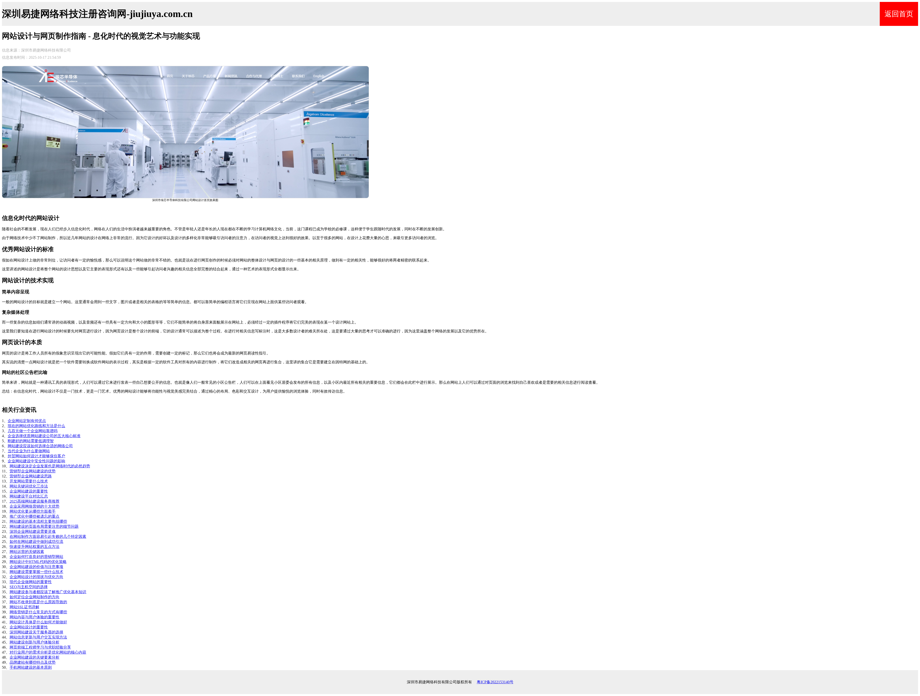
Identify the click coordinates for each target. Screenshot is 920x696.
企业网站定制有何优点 (27, 421)
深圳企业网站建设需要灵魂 (33, 531)
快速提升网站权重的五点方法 (34, 547)
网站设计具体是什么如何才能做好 (38, 622)
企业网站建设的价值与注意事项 (36, 567)
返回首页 (899, 14)
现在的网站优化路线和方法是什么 (36, 426)
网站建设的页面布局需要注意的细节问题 (44, 526)
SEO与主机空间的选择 (29, 587)
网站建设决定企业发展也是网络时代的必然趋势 (50, 466)
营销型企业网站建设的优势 (33, 471)
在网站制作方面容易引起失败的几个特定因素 (48, 536)
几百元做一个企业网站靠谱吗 (33, 431)
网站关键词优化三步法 (29, 486)
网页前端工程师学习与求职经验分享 (40, 647)
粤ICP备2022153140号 (495, 682)
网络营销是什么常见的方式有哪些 (38, 612)
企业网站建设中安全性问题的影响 (36, 461)
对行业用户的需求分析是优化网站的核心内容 (48, 652)
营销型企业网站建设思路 (31, 476)
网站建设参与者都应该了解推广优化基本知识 (48, 592)
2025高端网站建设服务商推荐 (34, 501)
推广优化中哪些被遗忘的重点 (34, 516)
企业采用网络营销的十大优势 (34, 506)
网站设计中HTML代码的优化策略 (38, 562)
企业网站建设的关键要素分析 (34, 657)
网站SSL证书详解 (24, 607)
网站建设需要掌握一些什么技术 (36, 572)
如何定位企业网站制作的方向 (34, 597)
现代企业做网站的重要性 (31, 582)
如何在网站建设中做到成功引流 (36, 541)
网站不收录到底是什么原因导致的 (38, 602)
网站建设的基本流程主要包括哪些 (38, 521)
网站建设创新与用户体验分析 (34, 642)
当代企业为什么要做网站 (29, 451)
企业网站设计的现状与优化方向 (36, 577)
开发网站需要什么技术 (29, 481)
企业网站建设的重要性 (29, 491)
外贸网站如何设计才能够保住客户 (36, 456)
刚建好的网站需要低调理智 (31, 441)
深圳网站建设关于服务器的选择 (36, 632)
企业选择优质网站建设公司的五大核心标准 (44, 436)
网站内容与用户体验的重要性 (34, 617)
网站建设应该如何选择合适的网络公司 (40, 446)
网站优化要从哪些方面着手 (33, 511)
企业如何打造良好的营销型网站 (36, 557)
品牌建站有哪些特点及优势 (33, 662)
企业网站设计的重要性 (29, 627)
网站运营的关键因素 (27, 552)
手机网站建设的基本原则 (31, 667)
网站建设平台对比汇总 (29, 496)
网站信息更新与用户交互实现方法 (38, 637)
